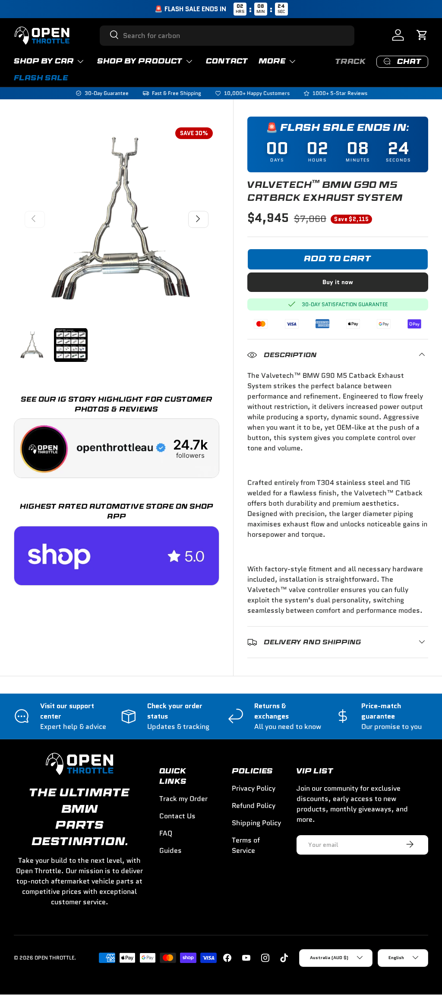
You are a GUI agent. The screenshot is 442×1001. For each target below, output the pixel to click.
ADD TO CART (337, 259)
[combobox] (227, 35)
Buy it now (337, 282)
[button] (423, 35)
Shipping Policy (256, 823)
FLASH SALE (41, 78)
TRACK (350, 61)
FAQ (165, 833)
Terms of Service (246, 845)
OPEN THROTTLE (54, 957)
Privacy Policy (253, 788)
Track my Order (183, 799)
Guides (170, 850)
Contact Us (177, 816)
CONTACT (227, 61)
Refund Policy (253, 806)
